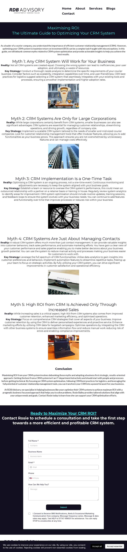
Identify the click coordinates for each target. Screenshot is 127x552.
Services (95, 8)
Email (31, 462)
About (80, 8)
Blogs (110, 8)
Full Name (33, 441)
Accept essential (114, 546)
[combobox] (31, 478)
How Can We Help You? (38, 484)
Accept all (97, 546)
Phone (31, 473)
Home (66, 8)
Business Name (35, 452)
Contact (68, 13)
